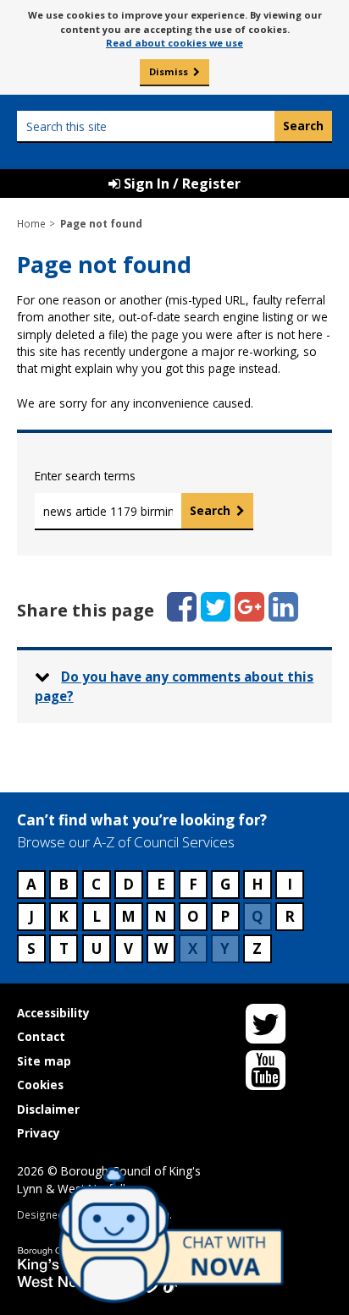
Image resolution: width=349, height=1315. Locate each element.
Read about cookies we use (174, 42)
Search (210, 510)
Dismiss (168, 71)
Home (31, 223)
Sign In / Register (180, 183)
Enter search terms (85, 476)
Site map (44, 1061)
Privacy (38, 1133)
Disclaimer (48, 1109)
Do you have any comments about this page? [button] (174, 686)
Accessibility (53, 1013)
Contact (41, 1036)
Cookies (40, 1085)
